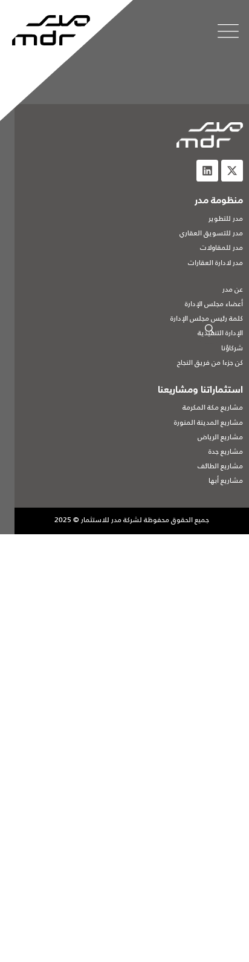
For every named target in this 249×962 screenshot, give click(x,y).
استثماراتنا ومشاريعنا (200, 390)
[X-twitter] (232, 171)
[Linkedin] (207, 171)
